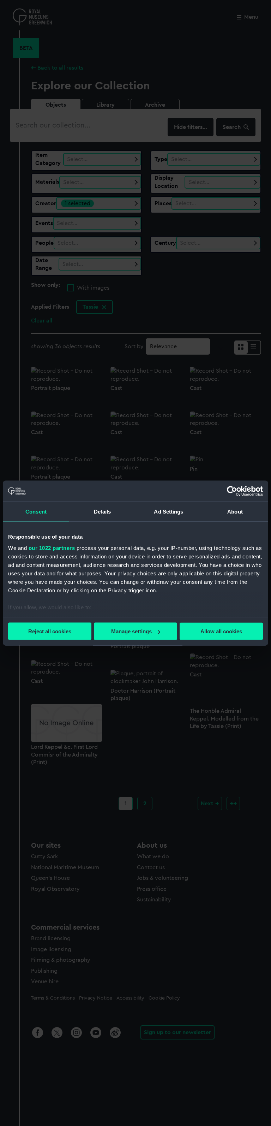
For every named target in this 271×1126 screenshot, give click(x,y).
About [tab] (235, 512)
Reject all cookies (49, 631)
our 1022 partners (52, 548)
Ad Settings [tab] (168, 512)
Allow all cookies (221, 631)
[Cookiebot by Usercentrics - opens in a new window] (232, 491)
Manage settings (131, 631)
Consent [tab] (36, 512)
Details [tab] (102, 512)
